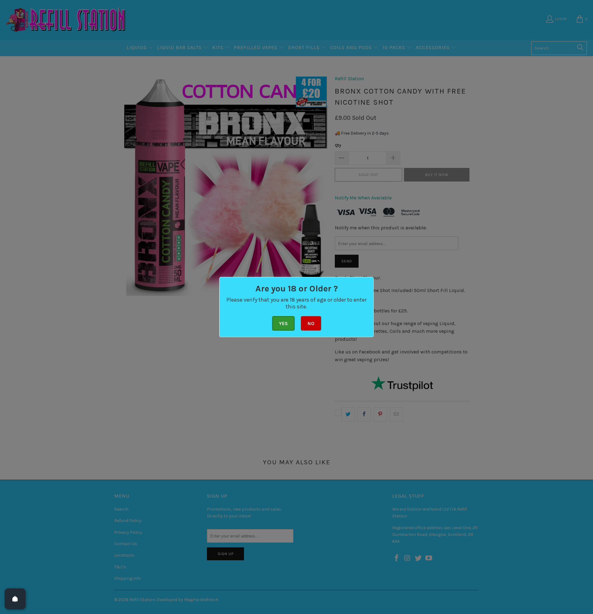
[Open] (15, 598)
